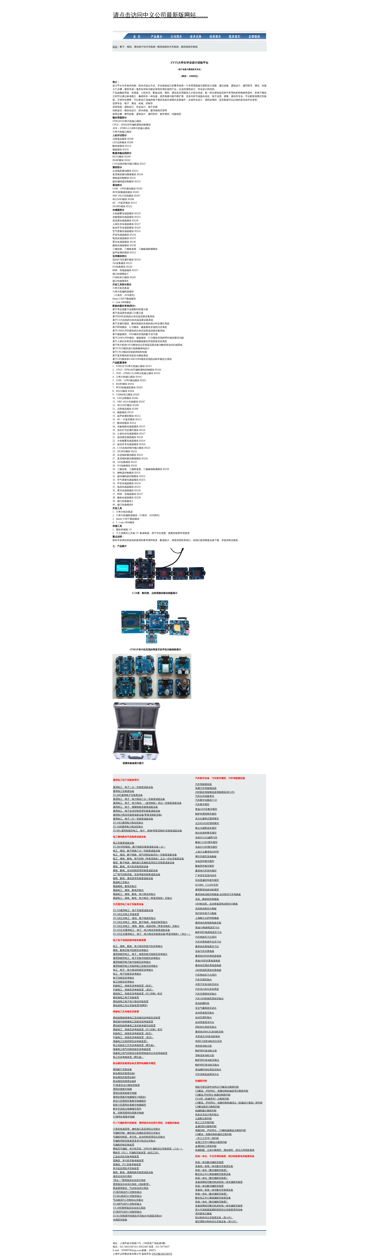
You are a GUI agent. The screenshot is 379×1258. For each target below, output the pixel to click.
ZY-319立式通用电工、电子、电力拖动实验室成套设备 (141, 930)
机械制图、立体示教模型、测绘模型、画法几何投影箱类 (224, 1150)
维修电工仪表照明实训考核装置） (130, 1041)
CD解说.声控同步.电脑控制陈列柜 (213, 1094)
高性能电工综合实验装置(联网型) (130, 1005)
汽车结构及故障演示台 (207, 1074)
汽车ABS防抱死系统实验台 (209, 998)
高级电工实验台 (121, 882)
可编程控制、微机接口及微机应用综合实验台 (136, 1133)
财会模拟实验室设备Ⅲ (124, 1081)
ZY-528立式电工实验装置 (126, 914)
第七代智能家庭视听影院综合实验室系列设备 (219, 1209)
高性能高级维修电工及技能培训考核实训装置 (136, 1017)
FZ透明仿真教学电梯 (124, 1116)
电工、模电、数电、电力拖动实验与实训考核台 (138, 946)
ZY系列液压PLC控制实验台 (127, 1192)
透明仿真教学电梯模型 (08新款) (129, 1097)
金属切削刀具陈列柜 (206, 1146)
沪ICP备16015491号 (162, 1253)
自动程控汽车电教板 (230, 894)
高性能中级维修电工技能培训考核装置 (133, 1021)
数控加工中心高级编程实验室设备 (213, 1174)
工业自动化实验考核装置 (126, 1156)
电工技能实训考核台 (123, 981)
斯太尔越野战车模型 (206, 828)
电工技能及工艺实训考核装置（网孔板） (134, 1045)
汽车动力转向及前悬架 (207, 989)
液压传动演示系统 (122, 1176)
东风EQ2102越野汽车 (206, 837)
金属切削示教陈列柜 (206, 1126)
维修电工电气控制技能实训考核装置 (132, 1049)
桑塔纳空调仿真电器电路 (208, 965)
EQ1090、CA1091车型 (206, 885)
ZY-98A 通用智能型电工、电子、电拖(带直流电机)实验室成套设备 (147, 830)
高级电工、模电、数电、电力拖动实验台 (134, 894)
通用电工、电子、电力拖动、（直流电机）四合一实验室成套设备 (147, 803)
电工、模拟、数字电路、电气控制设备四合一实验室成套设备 (145, 854)
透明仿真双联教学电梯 (125, 1093)
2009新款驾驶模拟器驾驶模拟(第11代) (215, 792)
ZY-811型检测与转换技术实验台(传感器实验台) (137, 1215)
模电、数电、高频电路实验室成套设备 (133, 1172)
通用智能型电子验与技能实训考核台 (132, 962)
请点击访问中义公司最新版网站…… (160, 15)
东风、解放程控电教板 (207, 899)
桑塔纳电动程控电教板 (207, 894)
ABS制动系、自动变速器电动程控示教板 (216, 903)
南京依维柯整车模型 (206, 832)
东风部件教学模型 (204, 861)
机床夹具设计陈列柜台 (207, 1114)
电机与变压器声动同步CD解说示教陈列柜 (217, 1087)
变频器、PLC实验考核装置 (127, 1164)
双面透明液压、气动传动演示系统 (130, 1188)
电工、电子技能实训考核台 (127, 974)
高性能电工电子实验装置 (126, 997)
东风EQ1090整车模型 (206, 847)
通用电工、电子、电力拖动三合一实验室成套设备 (139, 799)
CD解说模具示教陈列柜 (207, 1106)
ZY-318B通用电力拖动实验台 (128, 826)
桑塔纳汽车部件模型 (206, 870)
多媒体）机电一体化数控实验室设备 (214, 1166)
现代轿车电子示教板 (206, 913)
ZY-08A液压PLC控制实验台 (127, 1196)
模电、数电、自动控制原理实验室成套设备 (135, 870)
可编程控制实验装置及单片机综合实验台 (134, 1140)
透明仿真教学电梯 (122, 1089)
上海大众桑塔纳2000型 (207, 851)
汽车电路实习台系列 (206, 937)
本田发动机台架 (203, 1046)
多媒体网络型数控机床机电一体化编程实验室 (219, 1182)
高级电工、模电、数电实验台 (128, 890)
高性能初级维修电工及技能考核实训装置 (134, 1025)
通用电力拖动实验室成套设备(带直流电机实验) (137, 814)
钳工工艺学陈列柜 (204, 1122)
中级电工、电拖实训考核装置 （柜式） (133, 989)
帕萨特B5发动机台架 (206, 1050)
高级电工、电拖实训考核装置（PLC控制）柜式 (137, 993)
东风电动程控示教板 (206, 908)
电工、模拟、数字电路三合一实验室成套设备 (136, 850)
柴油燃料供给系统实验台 (208, 1069)
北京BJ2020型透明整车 (207, 823)
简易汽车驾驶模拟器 (206, 788)
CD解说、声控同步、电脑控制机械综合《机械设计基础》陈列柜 (229, 1102)
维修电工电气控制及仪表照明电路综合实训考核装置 (140, 1053)
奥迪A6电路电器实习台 (207, 927)
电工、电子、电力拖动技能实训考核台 (133, 970)
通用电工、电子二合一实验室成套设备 (133, 787)
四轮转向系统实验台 (206, 1027)
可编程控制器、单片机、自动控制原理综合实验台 (139, 1136)
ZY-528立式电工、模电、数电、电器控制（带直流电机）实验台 (146, 926)
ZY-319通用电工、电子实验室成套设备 (133, 910)
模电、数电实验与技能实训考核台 (130, 950)
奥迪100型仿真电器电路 (207, 960)
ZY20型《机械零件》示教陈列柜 (212, 1098)
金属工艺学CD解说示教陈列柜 (211, 1142)
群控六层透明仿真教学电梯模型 (129, 1101)
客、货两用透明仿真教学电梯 (128, 1112)
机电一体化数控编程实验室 (209, 1162)
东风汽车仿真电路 (204, 951)
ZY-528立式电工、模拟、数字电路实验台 (134, 918)
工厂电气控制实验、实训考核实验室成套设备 (136, 874)
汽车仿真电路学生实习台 (208, 941)
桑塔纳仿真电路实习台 (207, 946)
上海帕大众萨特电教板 (207, 918)
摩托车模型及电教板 (206, 856)
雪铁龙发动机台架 (204, 1055)
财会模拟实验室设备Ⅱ (124, 1077)
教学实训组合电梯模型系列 (127, 1108)
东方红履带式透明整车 (207, 818)
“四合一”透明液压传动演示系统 (129, 1180)
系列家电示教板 (203, 1213)
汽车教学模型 (202, 804)
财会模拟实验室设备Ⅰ (124, 1073)
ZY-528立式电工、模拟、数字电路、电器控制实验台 (140, 922)
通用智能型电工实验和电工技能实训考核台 (135, 966)
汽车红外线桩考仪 (204, 796)
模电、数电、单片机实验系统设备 (130, 866)
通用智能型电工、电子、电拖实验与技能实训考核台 (140, 954)
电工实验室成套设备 (123, 842)
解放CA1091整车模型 (206, 842)
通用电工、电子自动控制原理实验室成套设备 (136, 811)
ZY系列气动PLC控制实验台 (127, 1211)
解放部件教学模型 (204, 866)
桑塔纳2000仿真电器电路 (208, 956)
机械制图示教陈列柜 (206, 1110)
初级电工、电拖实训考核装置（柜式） (133, 985)
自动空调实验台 (203, 1017)
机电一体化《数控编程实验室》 (211, 1170)
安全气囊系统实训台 (206, 1008)
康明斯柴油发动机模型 (207, 889)
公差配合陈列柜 (203, 1118)
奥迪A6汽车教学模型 (206, 809)
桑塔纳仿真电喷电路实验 (208, 922)
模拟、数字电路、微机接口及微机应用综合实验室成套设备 (143, 862)
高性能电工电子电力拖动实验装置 (130, 1001)
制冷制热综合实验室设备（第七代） (214, 1217)
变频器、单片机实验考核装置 (128, 1160)
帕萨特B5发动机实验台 (207, 1060)
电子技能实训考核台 (123, 977)
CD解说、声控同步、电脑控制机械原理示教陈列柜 (221, 1091)
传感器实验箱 (120, 1219)
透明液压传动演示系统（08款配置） (132, 1184)
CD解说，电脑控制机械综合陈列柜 (213, 1134)
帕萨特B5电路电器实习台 (208, 932)
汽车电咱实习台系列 (206, 974)
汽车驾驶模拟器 (203, 784)
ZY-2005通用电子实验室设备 (128, 795)
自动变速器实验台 (204, 1012)
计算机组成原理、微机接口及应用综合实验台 (136, 1129)
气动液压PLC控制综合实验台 (128, 1200)
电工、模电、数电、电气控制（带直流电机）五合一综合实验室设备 (148, 858)
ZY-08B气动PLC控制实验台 (127, 1204)
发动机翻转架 (202, 1003)
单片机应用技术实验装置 (126, 1168)
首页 (115, 46)
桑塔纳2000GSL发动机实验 (209, 1031)
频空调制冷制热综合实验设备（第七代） (216, 1221)
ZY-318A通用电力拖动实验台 (128, 822)
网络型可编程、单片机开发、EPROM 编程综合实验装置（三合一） (148, 1148)
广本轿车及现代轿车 (206, 875)
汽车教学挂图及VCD (206, 800)
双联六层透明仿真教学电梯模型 (129, 1105)
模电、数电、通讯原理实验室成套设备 (133, 878)
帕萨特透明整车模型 (206, 813)
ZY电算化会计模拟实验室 (126, 1085)
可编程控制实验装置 (123, 1144)
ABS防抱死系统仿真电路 (208, 970)
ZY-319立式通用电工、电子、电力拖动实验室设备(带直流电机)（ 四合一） (152, 934)
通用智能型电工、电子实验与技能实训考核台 (136, 958)
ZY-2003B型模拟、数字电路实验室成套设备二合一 (139, 846)
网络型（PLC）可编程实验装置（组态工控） (136, 1152)
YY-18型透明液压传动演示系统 (129, 1208)
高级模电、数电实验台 (125, 886)
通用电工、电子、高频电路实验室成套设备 (135, 807)
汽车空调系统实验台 (206, 993)
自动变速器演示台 (204, 1022)
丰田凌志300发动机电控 (207, 1036)
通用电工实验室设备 (123, 791)
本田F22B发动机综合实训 (208, 1041)
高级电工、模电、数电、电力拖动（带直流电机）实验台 (142, 898)
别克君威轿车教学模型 (207, 880)
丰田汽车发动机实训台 (207, 984)
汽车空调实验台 (203, 979)
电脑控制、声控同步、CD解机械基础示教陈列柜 (220, 1130)
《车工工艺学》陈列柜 (207, 1138)
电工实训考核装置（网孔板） (128, 1057)
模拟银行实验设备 (122, 1069)
